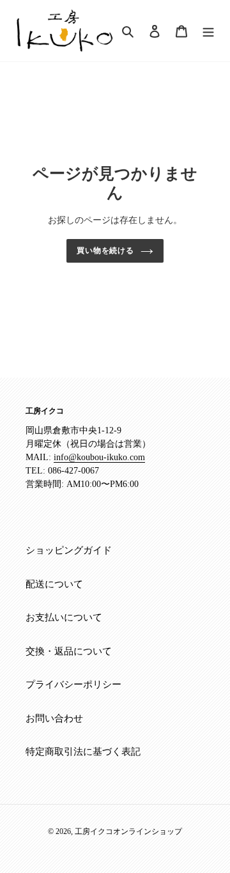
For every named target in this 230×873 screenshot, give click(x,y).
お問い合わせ (54, 718)
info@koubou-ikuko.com (99, 457)
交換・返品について (69, 651)
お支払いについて (64, 617)
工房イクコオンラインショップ (128, 831)
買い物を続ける (106, 250)
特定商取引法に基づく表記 (83, 751)
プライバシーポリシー (73, 684)
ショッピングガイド (69, 550)
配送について (54, 584)
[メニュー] (208, 30)
